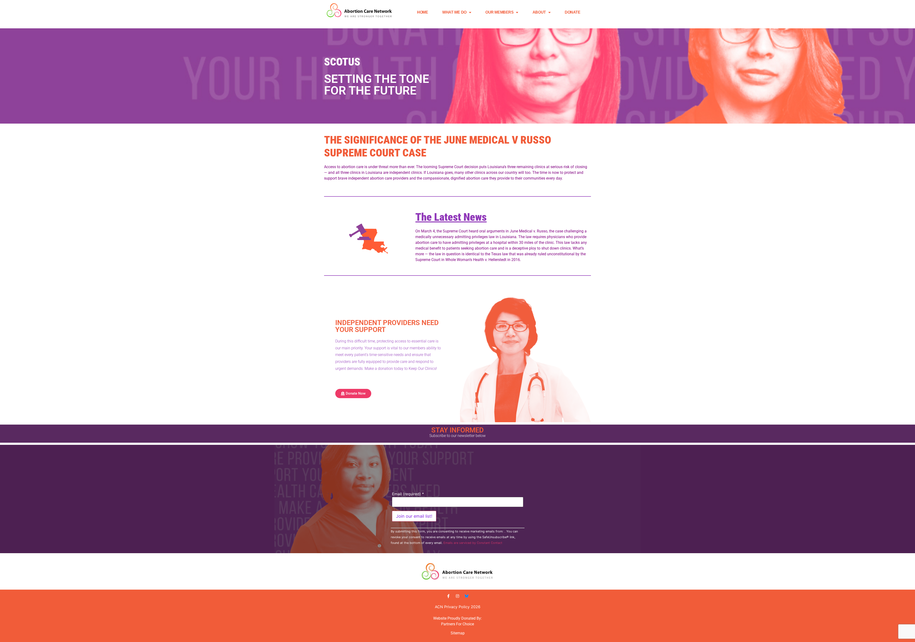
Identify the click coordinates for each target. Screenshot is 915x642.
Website (440, 618)
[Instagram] (457, 596)
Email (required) (408, 494)
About (539, 12)
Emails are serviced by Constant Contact (472, 543)
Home (422, 12)
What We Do (454, 12)
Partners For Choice (457, 624)
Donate (572, 12)
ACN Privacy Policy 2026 (457, 606)
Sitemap (458, 633)
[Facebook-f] (448, 596)
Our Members (499, 12)
